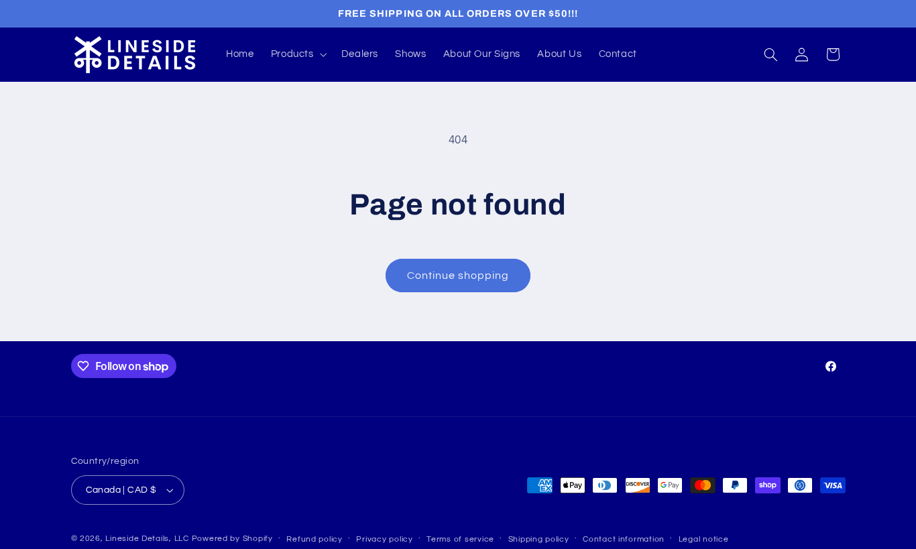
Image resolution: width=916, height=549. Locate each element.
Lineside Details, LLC (146, 538)
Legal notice (704, 539)
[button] (297, 54)
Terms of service (460, 539)
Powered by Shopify (232, 538)
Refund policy (314, 539)
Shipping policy (538, 539)
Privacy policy (384, 539)
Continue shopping (458, 275)
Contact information (624, 539)
